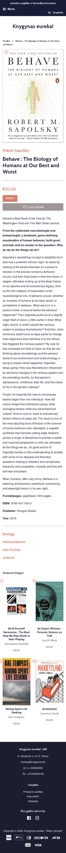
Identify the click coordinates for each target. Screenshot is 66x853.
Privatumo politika (33, 791)
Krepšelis (57, 12)
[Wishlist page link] (19, 8)
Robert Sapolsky (16, 150)
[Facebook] (29, 818)
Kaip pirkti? (33, 796)
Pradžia (6, 41)
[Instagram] (37, 818)
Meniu (11, 9)
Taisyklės (33, 801)
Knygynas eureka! (33, 26)
